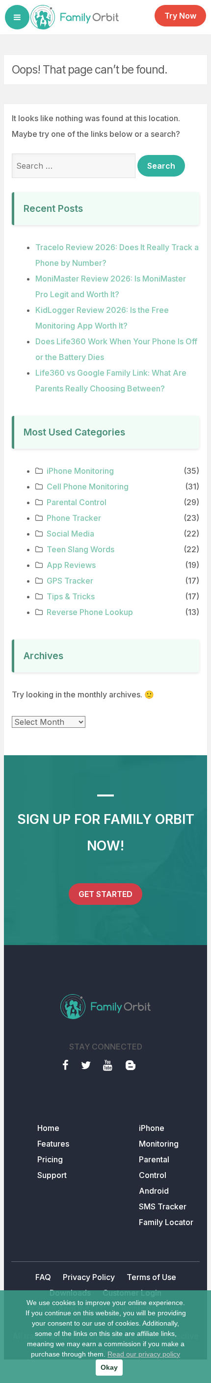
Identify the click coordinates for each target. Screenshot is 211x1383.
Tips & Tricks (71, 596)
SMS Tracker (162, 1206)
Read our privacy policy (143, 1354)
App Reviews (71, 565)
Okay (109, 1367)
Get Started (105, 894)
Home (48, 1128)
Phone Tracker (74, 518)
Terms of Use (151, 1277)
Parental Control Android (154, 1175)
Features (53, 1144)
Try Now (180, 16)
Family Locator (166, 1222)
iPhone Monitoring (80, 471)
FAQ (43, 1277)
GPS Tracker (70, 581)
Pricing (50, 1159)
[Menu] (17, 17)
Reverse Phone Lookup (90, 612)
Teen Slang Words (80, 549)
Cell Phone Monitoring (88, 486)
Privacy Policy (89, 1277)
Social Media (70, 533)
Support (52, 1175)
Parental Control (76, 502)
